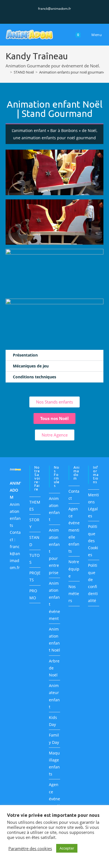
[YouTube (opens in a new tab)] (61, 14)
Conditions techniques (34, 376)
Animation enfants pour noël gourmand (72, 72)
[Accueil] (7, 72)
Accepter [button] (67, 848)
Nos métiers (73, 593)
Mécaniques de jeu (31, 366)
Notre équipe (73, 568)
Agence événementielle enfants (74, 530)
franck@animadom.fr (54, 8)
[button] (54, 355)
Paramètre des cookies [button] (30, 848)
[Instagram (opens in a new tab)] (55, 14)
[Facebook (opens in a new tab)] (49, 14)
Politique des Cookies (93, 540)
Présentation (25, 355)
